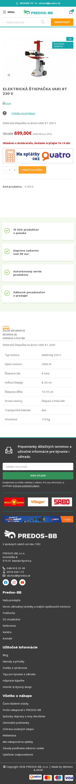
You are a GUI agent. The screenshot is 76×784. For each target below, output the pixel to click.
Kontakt (7, 638)
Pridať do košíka (32, 169)
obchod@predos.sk (49, 3)
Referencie (9, 625)
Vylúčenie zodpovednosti (18, 754)
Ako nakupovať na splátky (18, 741)
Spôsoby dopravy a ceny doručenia (24, 716)
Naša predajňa (11, 600)
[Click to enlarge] (8, 75)
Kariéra (7, 632)
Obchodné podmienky (16, 722)
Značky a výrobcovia (15, 667)
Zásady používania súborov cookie (23, 748)
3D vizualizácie (11, 619)
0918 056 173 (26, 3)
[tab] (6, 327)
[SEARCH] (42, 22)
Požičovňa (9, 613)
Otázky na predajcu (23, 113)
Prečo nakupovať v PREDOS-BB (22, 710)
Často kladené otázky (16, 703)
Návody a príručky (13, 661)
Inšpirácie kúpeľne (13, 680)
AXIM (39, 770)
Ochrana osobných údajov (26, 485)
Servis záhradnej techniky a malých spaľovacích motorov (37, 606)
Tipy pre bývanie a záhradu (19, 674)
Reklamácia (9, 735)
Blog (5, 655)
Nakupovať (62, 22)
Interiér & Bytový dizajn (17, 687)
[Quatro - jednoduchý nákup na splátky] (38, 519)
